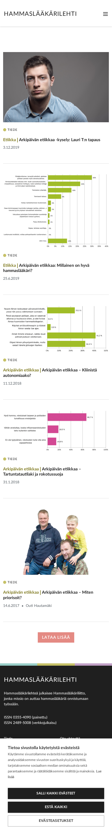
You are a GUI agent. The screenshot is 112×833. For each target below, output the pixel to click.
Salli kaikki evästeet (55, 793)
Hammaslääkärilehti (40, 14)
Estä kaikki (56, 807)
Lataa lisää (56, 637)
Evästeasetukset (56, 821)
